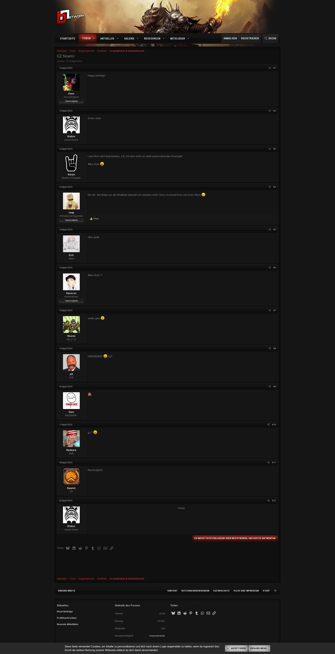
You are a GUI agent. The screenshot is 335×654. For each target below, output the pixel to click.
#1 (274, 68)
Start (266, 590)
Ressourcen (152, 38)
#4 (274, 187)
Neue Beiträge (65, 611)
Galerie (129, 38)
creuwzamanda (157, 635)
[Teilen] (269, 68)
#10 (274, 424)
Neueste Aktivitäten (67, 624)
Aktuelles (107, 38)
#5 (274, 229)
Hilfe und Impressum (246, 590)
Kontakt (173, 590)
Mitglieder (177, 38)
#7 (274, 310)
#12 (274, 500)
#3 (274, 149)
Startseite (67, 38)
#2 (274, 110)
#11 (274, 462)
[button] (93, 38)
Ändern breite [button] (66, 590)
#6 (274, 267)
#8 (274, 348)
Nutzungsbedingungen (195, 590)
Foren (87, 38)
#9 (274, 386)
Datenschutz (221, 590)
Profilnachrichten (67, 618)
